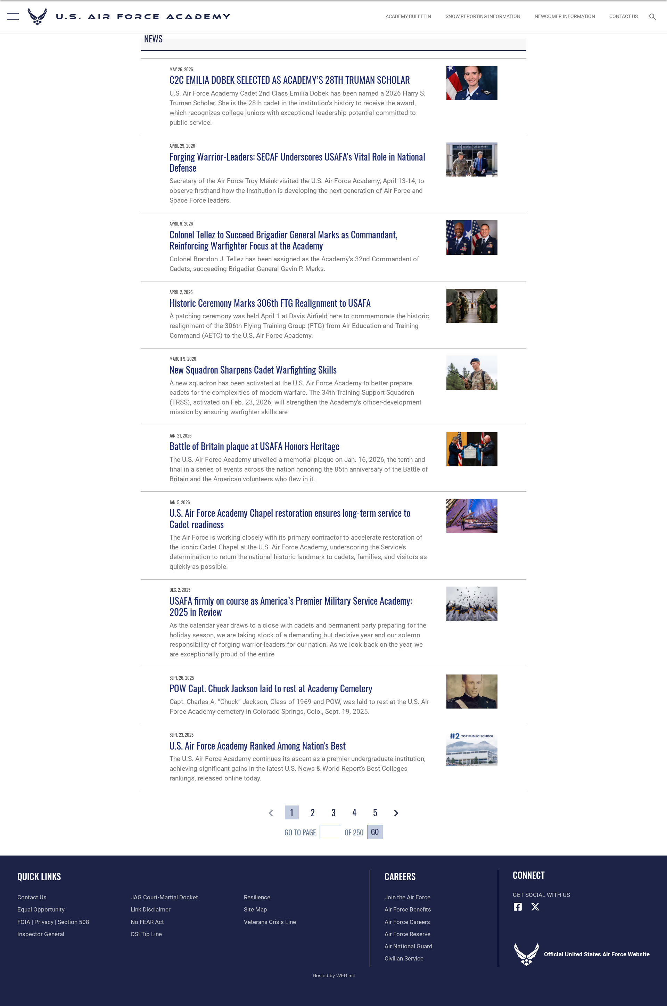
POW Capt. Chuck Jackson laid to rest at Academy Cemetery (271, 688)
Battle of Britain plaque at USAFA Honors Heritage (254, 446)
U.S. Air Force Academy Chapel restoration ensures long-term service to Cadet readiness (290, 518)
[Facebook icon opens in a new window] (518, 906)
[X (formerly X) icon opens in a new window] (535, 906)
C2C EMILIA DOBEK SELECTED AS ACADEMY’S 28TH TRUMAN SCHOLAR (290, 80)
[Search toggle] (653, 16)
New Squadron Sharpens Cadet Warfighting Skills (253, 369)
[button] (11, 16)
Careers (400, 876)
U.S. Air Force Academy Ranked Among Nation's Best (258, 745)
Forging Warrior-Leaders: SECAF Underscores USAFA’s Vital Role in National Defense (297, 161)
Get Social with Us (541, 895)
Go (375, 831)
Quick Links (39, 876)
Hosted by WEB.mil (334, 975)
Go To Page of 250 (324, 832)
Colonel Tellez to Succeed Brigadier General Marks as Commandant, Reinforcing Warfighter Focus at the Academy (283, 239)
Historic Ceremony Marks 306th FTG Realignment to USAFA (270, 303)
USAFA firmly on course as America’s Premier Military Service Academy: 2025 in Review (291, 606)
